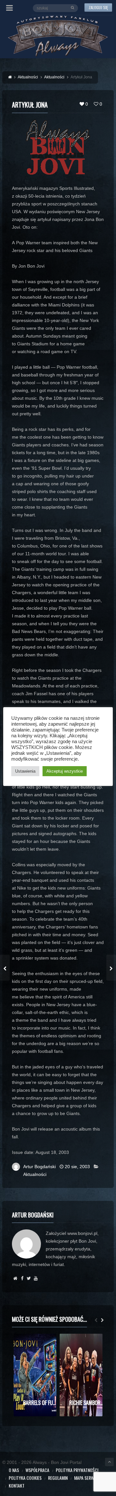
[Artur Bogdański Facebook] (22, 1278)
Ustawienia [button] (25, 771)
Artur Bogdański (39, 1166)
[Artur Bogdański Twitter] (29, 1278)
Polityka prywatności (77, 1470)
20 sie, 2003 (77, 1166)
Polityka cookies (25, 1477)
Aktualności (34, 1174)
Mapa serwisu (87, 1477)
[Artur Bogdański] (15, 1278)
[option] (35, 1375)
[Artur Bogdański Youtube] (35, 1278)
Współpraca (37, 1470)
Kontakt (16, 1485)
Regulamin (58, 1477)
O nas (14, 1470)
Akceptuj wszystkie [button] (64, 771)
